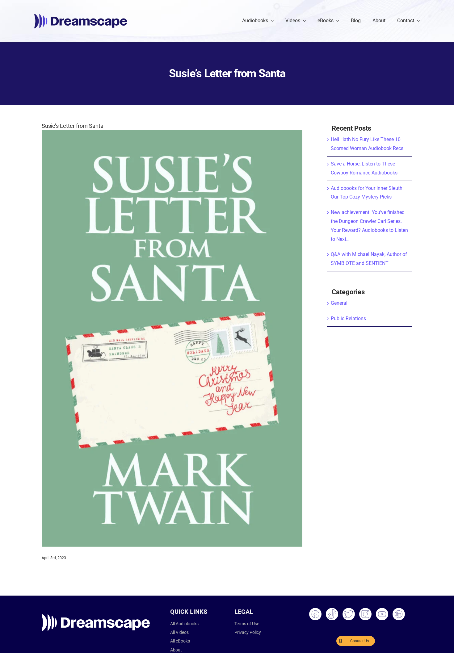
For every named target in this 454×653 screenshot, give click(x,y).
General (339, 303)
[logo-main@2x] (80, 16)
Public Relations (348, 318)
